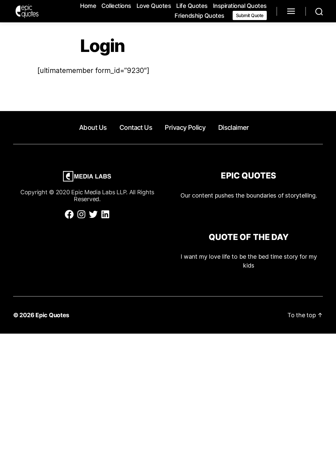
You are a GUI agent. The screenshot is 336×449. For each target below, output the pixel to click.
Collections (116, 5)
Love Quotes (153, 5)
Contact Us (135, 127)
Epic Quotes (52, 315)
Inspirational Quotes (240, 5)
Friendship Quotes (199, 15)
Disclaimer (233, 127)
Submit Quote (249, 15)
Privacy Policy (185, 127)
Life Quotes (192, 5)
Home (88, 5)
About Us (93, 127)
